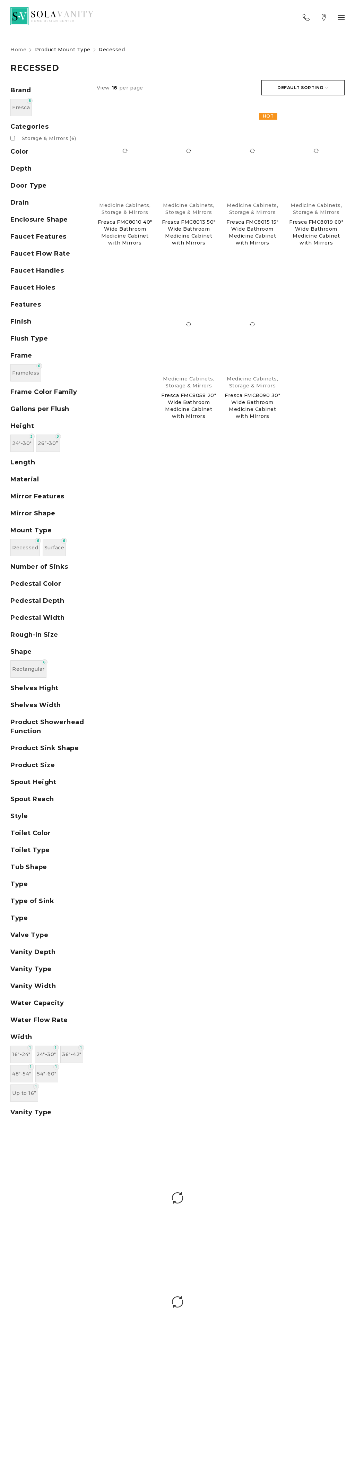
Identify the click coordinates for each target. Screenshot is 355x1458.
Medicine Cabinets (124, 205)
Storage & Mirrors (49, 138)
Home (18, 49)
